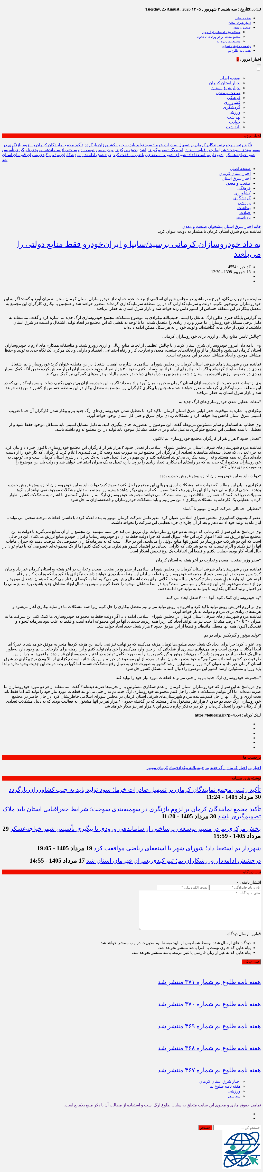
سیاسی (234, 1096)
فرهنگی (233, 97)
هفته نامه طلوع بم (239, 50)
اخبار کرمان (237, 767)
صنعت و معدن (241, 27)
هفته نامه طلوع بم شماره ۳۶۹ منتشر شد (209, 1026)
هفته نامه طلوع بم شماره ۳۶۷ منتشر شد (209, 1070)
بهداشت (233, 117)
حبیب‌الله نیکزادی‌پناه (186, 767)
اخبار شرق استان (240, 23)
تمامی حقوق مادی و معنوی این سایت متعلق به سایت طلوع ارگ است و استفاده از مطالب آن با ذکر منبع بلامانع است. (162, 1105)
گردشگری (231, 107)
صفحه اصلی (243, 18)
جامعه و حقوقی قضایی (236, 46)
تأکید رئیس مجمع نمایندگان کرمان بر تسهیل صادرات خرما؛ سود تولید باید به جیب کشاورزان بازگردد (168, 145)
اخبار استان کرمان (224, 83)
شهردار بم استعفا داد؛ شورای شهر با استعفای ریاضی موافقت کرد (168, 155)
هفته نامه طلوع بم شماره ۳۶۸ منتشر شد (209, 1048)
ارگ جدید (218, 767)
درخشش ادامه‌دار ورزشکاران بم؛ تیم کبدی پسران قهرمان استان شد (173, 860)
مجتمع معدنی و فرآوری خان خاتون (218, 37)
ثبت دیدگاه (251, 962)
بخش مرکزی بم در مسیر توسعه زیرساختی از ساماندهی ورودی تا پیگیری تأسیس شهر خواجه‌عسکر (135, 828)
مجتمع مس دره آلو (228, 41)
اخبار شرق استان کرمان (219, 1081)
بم (207, 767)
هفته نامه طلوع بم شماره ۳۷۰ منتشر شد (209, 1004)
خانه (257, 226)
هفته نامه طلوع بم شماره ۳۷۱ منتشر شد (209, 982)
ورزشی (234, 112)
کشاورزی (232, 102)
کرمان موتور (157, 767)
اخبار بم (254, 767)
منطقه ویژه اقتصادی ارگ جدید (221, 32)
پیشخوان (215, 226)
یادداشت (233, 127)
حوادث (234, 122)
